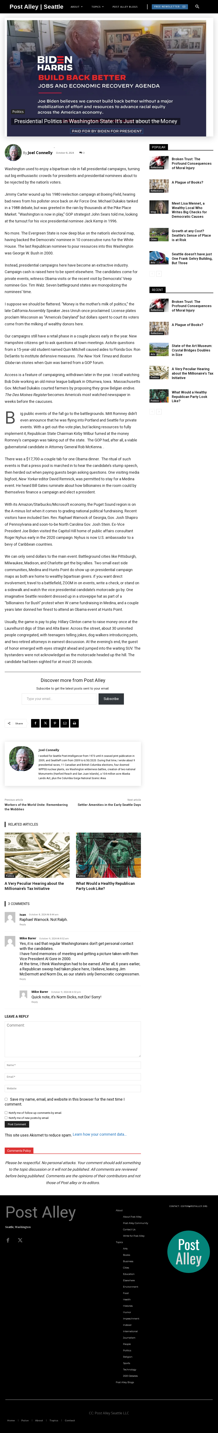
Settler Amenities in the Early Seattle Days (109, 805)
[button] (197, 7)
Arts (153, 262)
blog (153, 211)
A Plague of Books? (187, 182)
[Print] (74, 723)
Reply (23, 924)
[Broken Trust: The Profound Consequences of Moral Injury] (159, 162)
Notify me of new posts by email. (29, 1118)
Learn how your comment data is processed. (100, 1134)
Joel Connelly (40, 152)
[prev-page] (152, 274)
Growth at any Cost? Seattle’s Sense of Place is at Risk (191, 235)
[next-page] (159, 274)
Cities (154, 239)
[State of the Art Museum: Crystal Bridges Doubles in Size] (159, 349)
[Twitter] (20, 1240)
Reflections (157, 167)
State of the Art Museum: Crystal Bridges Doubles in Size (192, 350)
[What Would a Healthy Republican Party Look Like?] (108, 855)
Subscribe (111, 699)
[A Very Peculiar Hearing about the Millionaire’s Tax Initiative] (37, 855)
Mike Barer (28, 938)
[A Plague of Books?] (159, 186)
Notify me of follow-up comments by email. (35, 1112)
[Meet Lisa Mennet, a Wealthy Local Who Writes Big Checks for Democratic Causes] (159, 207)
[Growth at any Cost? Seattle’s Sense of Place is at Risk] (159, 234)
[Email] (64, 723)
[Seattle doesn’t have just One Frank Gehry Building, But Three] (159, 257)
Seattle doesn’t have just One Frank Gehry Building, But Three (192, 258)
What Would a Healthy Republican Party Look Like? (189, 396)
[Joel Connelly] (14, 152)
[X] (45, 723)
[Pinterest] (55, 723)
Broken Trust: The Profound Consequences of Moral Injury (192, 163)
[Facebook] (35, 723)
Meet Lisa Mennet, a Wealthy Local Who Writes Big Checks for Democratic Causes (189, 210)
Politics (18, 111)
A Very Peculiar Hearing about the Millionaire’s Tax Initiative (192, 373)
